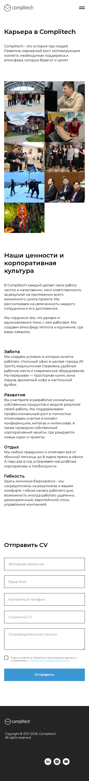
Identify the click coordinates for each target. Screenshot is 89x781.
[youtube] (66, 764)
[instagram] (57, 764)
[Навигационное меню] (82, 8)
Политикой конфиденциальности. (49, 660)
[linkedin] (47, 764)
